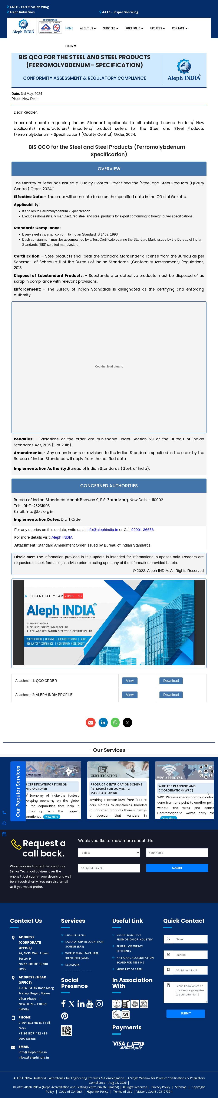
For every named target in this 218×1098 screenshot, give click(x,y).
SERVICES (109, 28)
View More (51, 817)
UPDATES (156, 28)
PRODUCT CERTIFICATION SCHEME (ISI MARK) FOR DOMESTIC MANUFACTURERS (116, 788)
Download (171, 681)
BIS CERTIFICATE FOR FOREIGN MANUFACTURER (44, 786)
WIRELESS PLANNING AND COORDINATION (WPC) (177, 788)
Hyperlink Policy (98, 1091)
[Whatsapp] (4, 812)
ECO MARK (72, 959)
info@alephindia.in (102, 530)
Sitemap (181, 1087)
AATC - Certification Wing (29, 7)
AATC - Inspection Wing (119, 12)
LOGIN (69, 46)
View (130, 681)
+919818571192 (30, 1033)
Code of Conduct (70, 1091)
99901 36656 (142, 530)
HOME (69, 28)
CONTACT (178, 28)
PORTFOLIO (132, 28)
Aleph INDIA (62, 537)
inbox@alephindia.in (34, 1057)
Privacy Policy (161, 1087)
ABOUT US (86, 28)
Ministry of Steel (129, 964)
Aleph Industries (22, 12)
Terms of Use (123, 1091)
